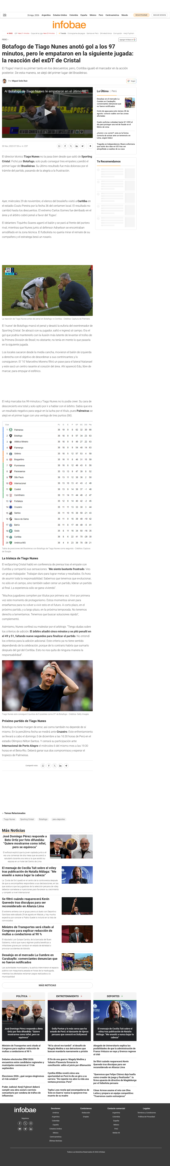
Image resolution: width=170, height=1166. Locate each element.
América (55, 1113)
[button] (4, 15)
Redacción (86, 1113)
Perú (101, 15)
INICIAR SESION (159, 15)
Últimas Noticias (55, 1141)
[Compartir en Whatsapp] (59, 146)
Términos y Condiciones (146, 1113)
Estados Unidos (60, 15)
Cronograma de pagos (76, 33)
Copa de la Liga (43, 33)
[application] (47, 112)
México (93, 15)
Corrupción (117, 33)
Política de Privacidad (146, 1117)
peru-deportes (59, 819)
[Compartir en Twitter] (70, 146)
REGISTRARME (141, 15)
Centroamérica (112, 15)
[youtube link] (20, 1129)
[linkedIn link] (31, 1129)
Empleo (86, 1117)
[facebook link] (20, 1123)
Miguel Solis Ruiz (19, 81)
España (84, 15)
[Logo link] (69, 24)
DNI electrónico (106, 33)
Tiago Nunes (9, 819)
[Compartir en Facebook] (65, 146)
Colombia (73, 15)
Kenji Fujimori (129, 33)
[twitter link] (25, 1123)
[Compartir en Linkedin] (76, 146)
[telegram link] (25, 1129)
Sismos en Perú (93, 33)
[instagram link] (31, 1123)
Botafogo (43, 819)
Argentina (46, 15)
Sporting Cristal (27, 819)
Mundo (125, 15)
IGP (21, 33)
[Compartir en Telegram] (82, 146)
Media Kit (116, 1133)
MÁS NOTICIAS (47, 985)
